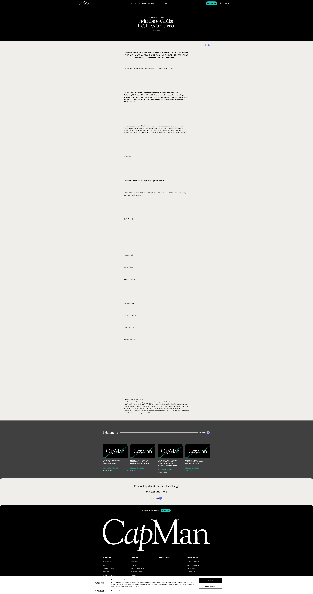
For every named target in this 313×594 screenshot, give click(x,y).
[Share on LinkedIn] (209, 45)
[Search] (221, 3)
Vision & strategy (137, 568)
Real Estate (107, 562)
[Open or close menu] (233, 3)
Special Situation (109, 575)
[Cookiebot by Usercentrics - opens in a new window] (99, 591)
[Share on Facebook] (203, 45)
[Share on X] (206, 45)
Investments (135, 3)
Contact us (211, 3)
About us (134, 557)
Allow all (210, 580)
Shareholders (161, 3)
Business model (137, 572)
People (133, 565)
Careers (134, 562)
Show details (114, 590)
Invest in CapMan (193, 562)
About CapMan (148, 3)
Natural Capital (108, 568)
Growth (106, 572)
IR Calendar (191, 568)
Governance (191, 572)
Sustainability (164, 557)
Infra (105, 565)
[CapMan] (84, 3)
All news (202, 432)
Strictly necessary (210, 586)
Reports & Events (193, 565)
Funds (133, 575)
